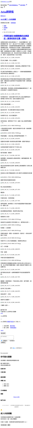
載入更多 (3, 333)
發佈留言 (3, 342)
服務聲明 (16, 407)
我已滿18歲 (3, 425)
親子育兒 (12, 326)
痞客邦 (9, 321)
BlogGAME (17, 397)
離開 (9, 425)
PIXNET (7, 405)
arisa (2, 313)
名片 (5, 29)
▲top (2, 330)
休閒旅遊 (13, 22)
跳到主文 (3, 16)
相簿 (5, 25)
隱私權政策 (27, 405)
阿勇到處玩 (13, 327)
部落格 (5, 27)
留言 (12, 321)
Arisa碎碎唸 (7, 11)
